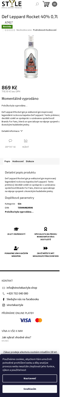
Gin (19, 203)
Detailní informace (11, 131)
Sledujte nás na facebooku (23, 299)
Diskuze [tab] (30, 161)
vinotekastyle (15, 305)
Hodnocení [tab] (18, 161)
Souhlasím (29, 389)
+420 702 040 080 (17, 293)
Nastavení (30, 378)
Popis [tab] (7, 161)
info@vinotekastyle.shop (22, 288)
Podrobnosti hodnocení (44, 30)
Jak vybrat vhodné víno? (16, 337)
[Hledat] (37, 4)
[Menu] (54, 4)
